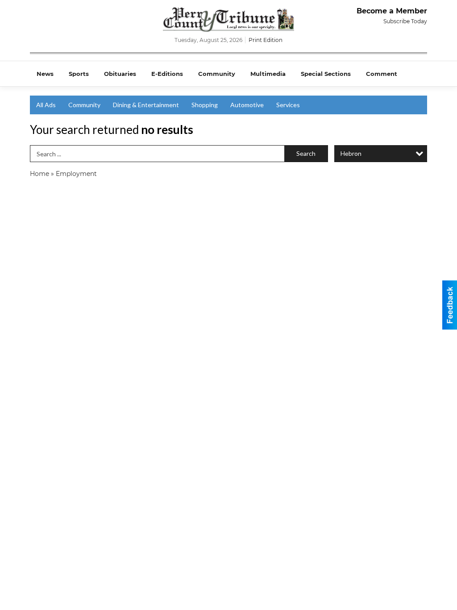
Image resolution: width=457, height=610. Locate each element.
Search (306, 153)
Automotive (247, 105)
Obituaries (120, 73)
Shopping (204, 105)
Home (39, 174)
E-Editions (167, 73)
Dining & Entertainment (146, 105)
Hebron (351, 153)
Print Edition (266, 40)
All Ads (46, 105)
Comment (381, 73)
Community (216, 73)
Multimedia (268, 73)
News (45, 73)
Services (288, 105)
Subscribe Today (405, 21)
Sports (79, 73)
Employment (76, 174)
